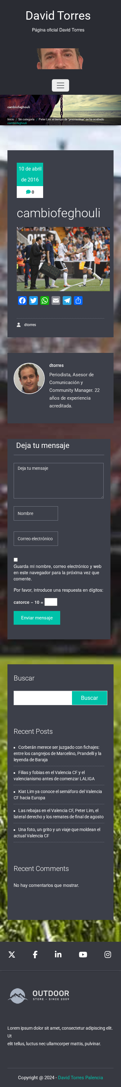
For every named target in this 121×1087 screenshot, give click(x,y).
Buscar (24, 678)
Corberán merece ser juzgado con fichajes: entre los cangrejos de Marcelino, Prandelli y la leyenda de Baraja (57, 753)
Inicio (10, 119)
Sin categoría (26, 119)
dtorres (29, 325)
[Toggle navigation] (60, 85)
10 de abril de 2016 (30, 174)
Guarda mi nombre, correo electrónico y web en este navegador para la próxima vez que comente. (57, 572)
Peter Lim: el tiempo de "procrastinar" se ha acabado (71, 119)
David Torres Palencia (80, 1077)
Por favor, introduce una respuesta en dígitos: (58, 590)
